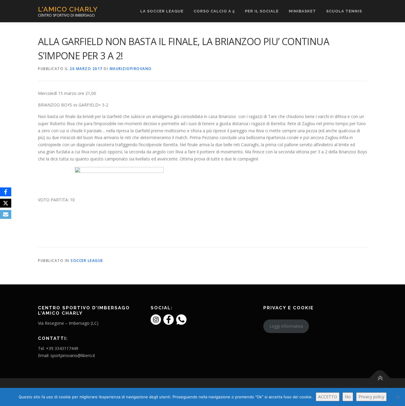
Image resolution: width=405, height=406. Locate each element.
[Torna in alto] (379, 378)
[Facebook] (5, 191)
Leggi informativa (286, 326)
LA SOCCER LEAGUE (162, 11)
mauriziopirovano (131, 68)
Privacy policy (371, 396)
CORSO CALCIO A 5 (214, 11)
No (348, 396)
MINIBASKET (302, 11)
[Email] (5, 214)
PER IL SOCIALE (262, 11)
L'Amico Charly (68, 9)
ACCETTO (327, 396)
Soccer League (87, 260)
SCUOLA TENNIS (344, 11)
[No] (398, 397)
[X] (5, 203)
